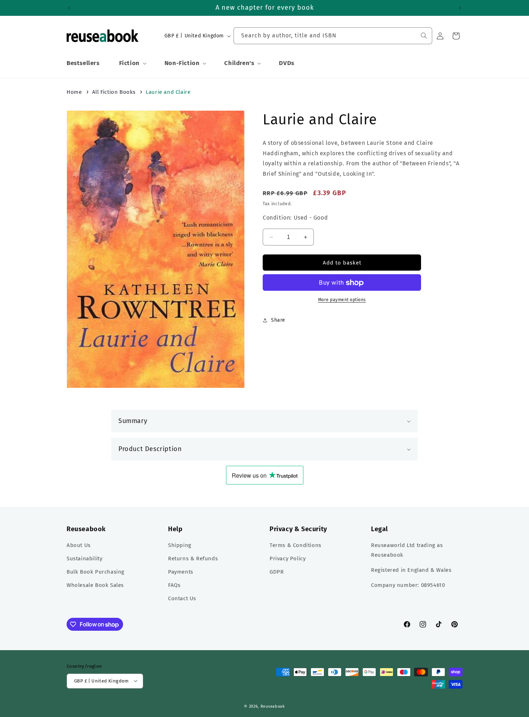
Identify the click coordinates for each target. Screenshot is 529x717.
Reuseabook (273, 706)
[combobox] (333, 36)
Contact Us (182, 599)
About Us (79, 545)
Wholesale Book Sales (95, 585)
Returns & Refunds (193, 559)
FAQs (174, 585)
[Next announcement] (460, 8)
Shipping (179, 545)
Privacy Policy (288, 559)
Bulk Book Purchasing (96, 572)
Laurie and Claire (168, 92)
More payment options (342, 300)
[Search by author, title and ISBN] (424, 35)
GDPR (277, 572)
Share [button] (278, 320)
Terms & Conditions (295, 545)
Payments (180, 572)
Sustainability (84, 559)
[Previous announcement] (69, 8)
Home (74, 92)
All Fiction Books (114, 92)
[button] (132, 63)
